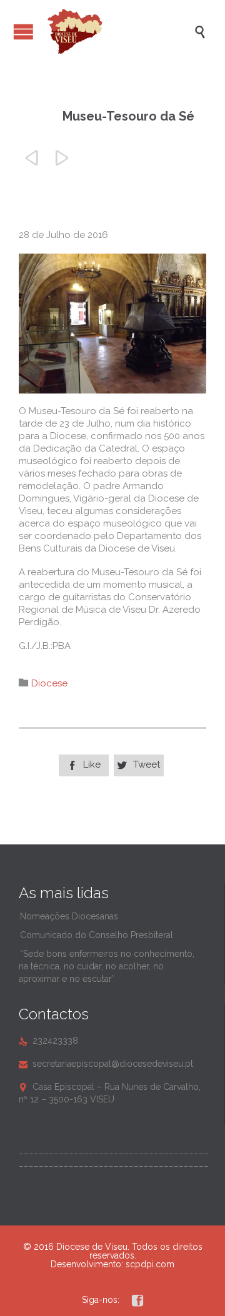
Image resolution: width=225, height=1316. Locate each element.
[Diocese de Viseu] (119, 31)
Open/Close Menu (23, 31)
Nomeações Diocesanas (69, 916)
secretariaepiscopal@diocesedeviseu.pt (106, 1064)
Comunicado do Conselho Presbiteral (96, 935)
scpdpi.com (150, 1264)
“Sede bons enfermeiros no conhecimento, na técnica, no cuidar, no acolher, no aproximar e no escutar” (106, 966)
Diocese (49, 683)
